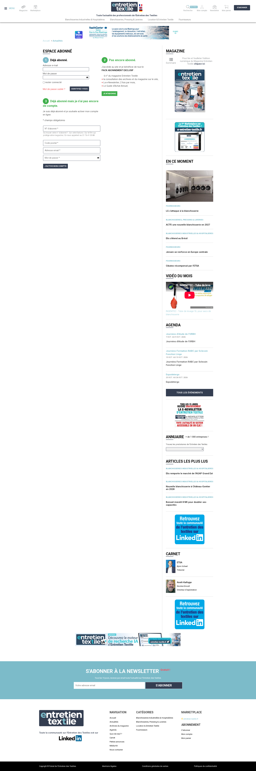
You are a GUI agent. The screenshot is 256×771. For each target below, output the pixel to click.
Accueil (46, 41)
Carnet (112, 738)
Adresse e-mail (50, 65)
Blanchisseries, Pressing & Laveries (126, 19)
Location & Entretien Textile (160, 19)
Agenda (113, 730)
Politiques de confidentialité (205, 766)
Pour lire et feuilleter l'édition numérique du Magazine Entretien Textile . (196, 61)
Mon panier (186, 738)
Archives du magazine (119, 726)
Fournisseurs (185, 19)
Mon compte (186, 734)
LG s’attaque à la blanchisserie (182, 211)
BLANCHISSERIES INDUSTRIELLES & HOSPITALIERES (189, 233)
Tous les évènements (189, 392)
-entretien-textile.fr (189, 719)
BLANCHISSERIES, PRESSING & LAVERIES (184, 220)
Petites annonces (117, 742)
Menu (11, 8)
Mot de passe (50, 73)
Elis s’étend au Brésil (177, 238)
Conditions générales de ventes (155, 766)
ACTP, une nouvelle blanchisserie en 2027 (188, 224)
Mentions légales (109, 766)
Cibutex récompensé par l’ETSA (182, 265)
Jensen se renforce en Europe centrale (187, 252)
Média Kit (114, 746)
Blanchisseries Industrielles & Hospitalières (85, 19)
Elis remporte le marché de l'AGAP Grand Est (189, 465)
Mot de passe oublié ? (54, 89)
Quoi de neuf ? (116, 734)
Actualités (58, 41)
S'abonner (242, 8)
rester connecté (53, 82)
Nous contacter (116, 750)
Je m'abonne (109, 93)
